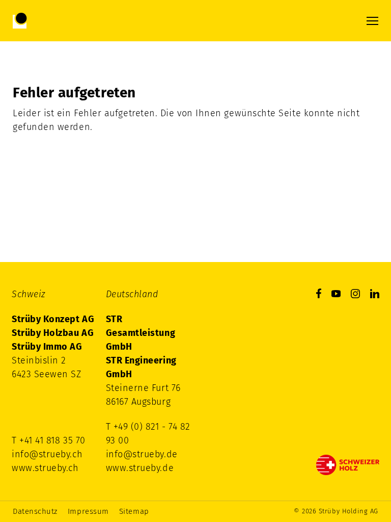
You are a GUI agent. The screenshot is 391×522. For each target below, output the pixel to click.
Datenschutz (35, 511)
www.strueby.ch (45, 468)
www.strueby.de (140, 468)
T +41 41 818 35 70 (49, 440)
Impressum (88, 511)
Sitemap (134, 511)
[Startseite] (54, 21)
